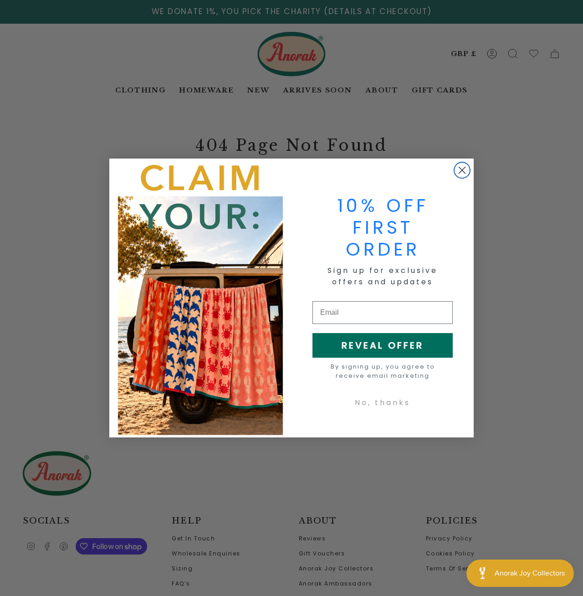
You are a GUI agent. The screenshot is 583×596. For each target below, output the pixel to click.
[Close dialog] (462, 170)
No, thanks (382, 402)
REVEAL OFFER (383, 345)
